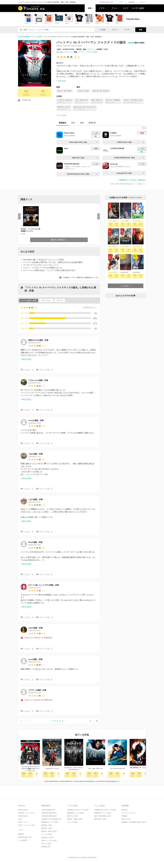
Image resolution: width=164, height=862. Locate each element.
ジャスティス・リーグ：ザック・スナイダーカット (73, 768)
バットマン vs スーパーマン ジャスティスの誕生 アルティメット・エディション (30, 768)
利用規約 (124, 816)
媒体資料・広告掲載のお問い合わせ (133, 822)
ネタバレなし (46, 300)
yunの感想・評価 (35, 659)
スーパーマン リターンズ (117, 768)
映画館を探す (46, 847)
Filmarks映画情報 (24, 37)
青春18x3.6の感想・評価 (38, 340)
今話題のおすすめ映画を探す (51, 819)
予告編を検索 (26, 100)
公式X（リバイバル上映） (27, 825)
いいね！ (26, 370)
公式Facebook (23, 816)
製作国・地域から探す (49, 831)
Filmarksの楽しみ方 (106, 2)
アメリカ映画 (36, 37)
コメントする (44, 370)
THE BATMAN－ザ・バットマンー (139, 768)
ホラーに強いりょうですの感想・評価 (43, 585)
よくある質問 (22, 840)
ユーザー (127, 30)
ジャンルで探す (47, 834)
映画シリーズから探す (49, 840)
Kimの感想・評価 (35, 542)
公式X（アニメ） (24, 822)
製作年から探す (47, 828)
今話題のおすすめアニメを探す (105, 810)
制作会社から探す (100, 819)
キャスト (115, 30)
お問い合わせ (126, 819)
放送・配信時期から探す (102, 816)
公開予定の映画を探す (49, 813)
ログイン (143, 2)
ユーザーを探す (138, 8)
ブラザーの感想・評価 (37, 690)
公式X (20, 819)
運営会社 (124, 810)
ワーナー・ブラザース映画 (88, 52)
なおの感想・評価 (35, 628)
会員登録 (131, 2)
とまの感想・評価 (35, 499)
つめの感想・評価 (35, 454)
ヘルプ (120, 2)
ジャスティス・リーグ (52, 768)
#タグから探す (47, 843)
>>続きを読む (26, 359)
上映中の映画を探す (48, 810)
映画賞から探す (47, 825)
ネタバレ (59, 300)
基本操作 (21, 834)
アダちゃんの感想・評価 (38, 380)
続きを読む (62, 81)
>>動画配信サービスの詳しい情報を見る (132, 180)
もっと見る (62, 115)
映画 (89, 8)
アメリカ (90, 49)
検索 (140, 30)
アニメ (114, 8)
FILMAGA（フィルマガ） (26, 813)
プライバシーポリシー (129, 813)
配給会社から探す (48, 837)
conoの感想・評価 (36, 420)
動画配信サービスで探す (50, 822)
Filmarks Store (23, 810)
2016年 (132, 43)
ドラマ (101, 8)
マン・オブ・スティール (96, 768)
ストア (125, 8)
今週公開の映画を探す (49, 816)
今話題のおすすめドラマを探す (78, 810)
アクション (68, 52)
